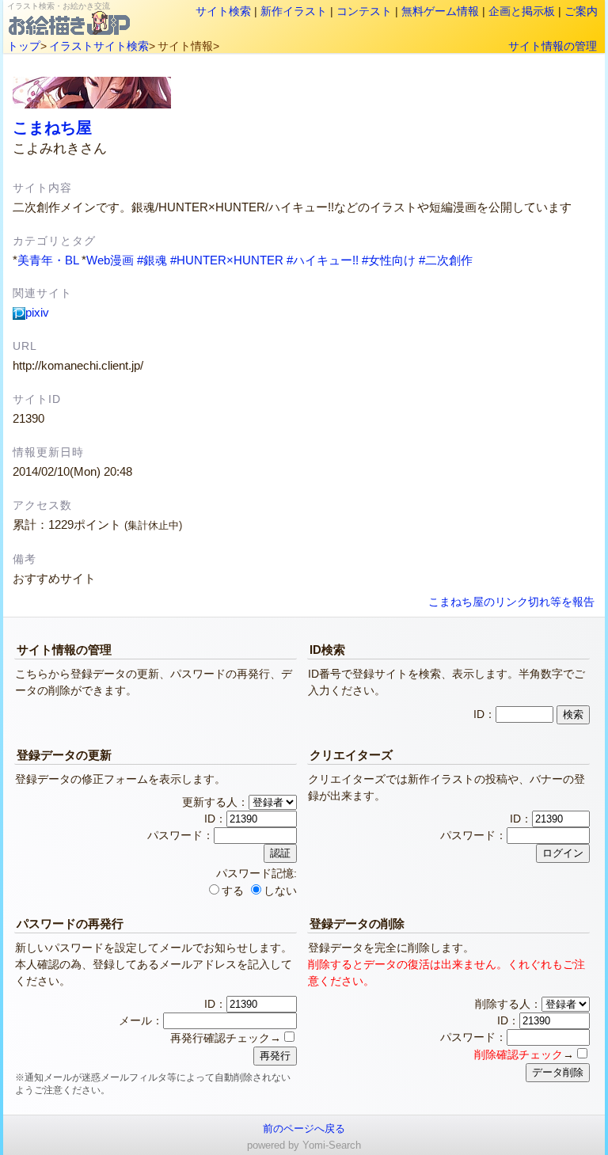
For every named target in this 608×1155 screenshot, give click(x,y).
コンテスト (364, 11)
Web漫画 (110, 260)
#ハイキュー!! (323, 260)
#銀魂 (152, 260)
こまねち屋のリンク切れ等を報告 (511, 602)
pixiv (37, 312)
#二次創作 (446, 260)
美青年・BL (47, 260)
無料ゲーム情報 (440, 11)
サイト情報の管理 (552, 46)
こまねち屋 (52, 127)
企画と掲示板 (521, 11)
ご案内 (581, 11)
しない (280, 890)
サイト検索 (223, 11)
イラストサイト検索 (99, 46)
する (233, 890)
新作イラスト (293, 11)
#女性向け (389, 260)
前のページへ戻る (304, 1128)
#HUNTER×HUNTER (226, 260)
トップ (23, 46)
